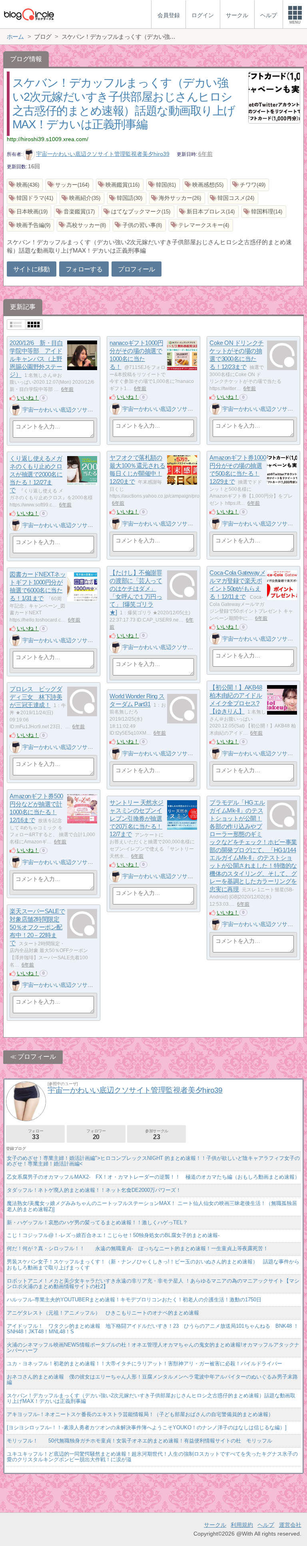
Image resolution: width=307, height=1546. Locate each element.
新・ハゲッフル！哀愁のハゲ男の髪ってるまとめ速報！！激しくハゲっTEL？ (97, 1222)
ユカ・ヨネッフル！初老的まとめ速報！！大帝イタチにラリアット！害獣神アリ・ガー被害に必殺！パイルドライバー (144, 1364)
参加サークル (156, 1134)
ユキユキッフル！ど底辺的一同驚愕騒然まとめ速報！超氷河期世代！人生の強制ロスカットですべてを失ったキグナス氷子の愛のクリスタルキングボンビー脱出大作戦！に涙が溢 (152, 1456)
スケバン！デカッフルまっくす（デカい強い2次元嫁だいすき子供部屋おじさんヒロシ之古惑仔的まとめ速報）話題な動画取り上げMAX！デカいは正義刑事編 (151, 1398)
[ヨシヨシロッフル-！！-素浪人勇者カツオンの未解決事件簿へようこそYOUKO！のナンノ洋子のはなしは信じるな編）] (147, 1427)
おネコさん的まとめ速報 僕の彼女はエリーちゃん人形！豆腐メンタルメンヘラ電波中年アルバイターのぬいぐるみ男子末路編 (152, 1379)
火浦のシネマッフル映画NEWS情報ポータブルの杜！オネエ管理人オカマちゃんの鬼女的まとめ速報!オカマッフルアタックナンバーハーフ (153, 1347)
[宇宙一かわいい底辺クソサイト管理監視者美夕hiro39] (16, 410)
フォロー (35, 1134)
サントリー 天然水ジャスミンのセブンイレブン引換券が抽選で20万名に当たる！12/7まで (136, 818)
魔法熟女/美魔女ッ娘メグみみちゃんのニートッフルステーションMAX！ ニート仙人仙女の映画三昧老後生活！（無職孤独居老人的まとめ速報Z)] (152, 1206)
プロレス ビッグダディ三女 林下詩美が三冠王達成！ (36, 697)
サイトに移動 (31, 269)
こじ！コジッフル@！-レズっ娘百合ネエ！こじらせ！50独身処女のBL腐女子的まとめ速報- (113, 1235)
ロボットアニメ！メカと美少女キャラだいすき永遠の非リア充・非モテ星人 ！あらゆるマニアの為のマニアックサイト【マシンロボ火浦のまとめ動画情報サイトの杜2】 (153, 1283)
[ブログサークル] (29, 14)
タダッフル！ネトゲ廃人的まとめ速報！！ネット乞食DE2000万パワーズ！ (94, 1190)
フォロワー (96, 1134)
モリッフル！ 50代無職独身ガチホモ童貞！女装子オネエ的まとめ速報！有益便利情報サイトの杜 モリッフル (139, 1441)
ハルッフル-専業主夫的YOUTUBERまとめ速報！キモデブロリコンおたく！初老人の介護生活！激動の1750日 (134, 1300)
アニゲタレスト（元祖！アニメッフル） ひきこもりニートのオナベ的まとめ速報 (103, 1313)
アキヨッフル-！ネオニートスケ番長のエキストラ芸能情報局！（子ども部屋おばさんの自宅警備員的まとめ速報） (140, 1414)
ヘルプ (265, 1525)
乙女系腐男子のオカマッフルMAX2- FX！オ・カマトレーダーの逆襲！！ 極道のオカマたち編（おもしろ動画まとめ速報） (153, 1177)
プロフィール (136, 269)
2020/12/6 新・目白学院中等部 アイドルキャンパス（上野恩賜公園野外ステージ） (36, 359)
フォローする (84, 269)
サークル (215, 1525)
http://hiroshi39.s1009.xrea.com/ (47, 139)
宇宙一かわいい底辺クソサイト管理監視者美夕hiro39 (102, 154)
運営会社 (290, 1525)
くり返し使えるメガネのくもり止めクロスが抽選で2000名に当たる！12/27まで (36, 474)
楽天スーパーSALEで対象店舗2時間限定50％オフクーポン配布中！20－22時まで (37, 927)
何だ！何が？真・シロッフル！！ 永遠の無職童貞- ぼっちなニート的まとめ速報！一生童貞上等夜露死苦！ (137, 1248)
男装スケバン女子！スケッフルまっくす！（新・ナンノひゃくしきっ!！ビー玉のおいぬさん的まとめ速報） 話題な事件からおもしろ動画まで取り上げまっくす (153, 1264)
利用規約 (242, 1525)
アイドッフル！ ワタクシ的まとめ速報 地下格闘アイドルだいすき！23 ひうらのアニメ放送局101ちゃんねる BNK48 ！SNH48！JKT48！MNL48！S (153, 1329)
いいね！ (28, 397)
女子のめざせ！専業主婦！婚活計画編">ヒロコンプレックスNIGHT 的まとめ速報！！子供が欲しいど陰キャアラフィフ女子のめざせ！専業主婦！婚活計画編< (153, 1161)
